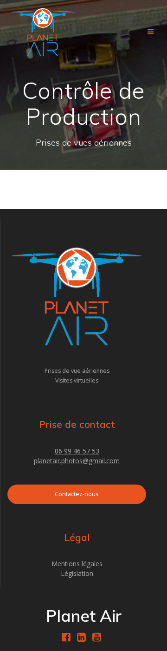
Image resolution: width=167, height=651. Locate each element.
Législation (77, 573)
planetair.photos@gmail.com (77, 460)
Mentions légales (77, 563)
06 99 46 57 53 (77, 451)
